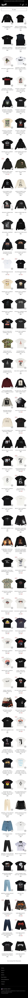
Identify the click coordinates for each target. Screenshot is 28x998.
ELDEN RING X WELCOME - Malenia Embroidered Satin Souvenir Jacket (20, 550)
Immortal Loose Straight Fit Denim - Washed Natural (7, 814)
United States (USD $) (6, 988)
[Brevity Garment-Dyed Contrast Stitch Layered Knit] (20, 18)
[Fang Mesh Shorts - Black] (20, 925)
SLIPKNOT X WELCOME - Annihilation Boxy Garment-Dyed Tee (20, 111)
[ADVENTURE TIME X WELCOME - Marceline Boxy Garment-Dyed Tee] (7, 742)
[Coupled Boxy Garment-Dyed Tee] (20, 244)
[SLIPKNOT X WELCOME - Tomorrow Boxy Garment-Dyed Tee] (7, 123)
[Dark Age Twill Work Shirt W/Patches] (20, 702)
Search (2, 970)
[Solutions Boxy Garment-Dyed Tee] (20, 480)
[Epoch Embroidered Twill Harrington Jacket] (7, 383)
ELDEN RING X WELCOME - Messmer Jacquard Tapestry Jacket (7, 550)
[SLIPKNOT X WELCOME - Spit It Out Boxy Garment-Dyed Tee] (20, 81)
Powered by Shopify (4, 993)
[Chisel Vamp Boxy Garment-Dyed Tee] (20, 662)
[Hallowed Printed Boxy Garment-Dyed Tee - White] (20, 784)
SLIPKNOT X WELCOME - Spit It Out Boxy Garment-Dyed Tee (20, 90)
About (2, 972)
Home (2, 968)
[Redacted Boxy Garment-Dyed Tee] (20, 583)
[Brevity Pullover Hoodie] (20, 224)
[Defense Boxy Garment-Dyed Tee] (7, 144)
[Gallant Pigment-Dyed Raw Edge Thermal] (7, 422)
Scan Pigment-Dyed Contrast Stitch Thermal (7, 192)
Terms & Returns (5, 979)
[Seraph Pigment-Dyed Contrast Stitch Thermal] (20, 183)
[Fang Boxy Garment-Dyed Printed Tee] (20, 303)
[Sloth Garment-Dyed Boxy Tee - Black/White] (20, 865)
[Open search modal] (20, 4)
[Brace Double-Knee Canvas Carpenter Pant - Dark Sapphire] (7, 925)
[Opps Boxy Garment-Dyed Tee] (7, 61)
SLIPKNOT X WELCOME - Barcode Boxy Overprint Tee (7, 90)
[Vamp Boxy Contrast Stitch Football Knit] (7, 40)
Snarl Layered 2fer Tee (20, 212)
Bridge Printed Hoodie (7, 450)
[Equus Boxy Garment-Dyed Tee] (20, 623)
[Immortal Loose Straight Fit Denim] (7, 885)
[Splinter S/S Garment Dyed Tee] (20, 826)
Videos (2, 984)
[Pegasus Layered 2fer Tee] (7, 204)
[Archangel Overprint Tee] (7, 224)
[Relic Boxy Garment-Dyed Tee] (20, 363)
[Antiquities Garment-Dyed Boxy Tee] (7, 865)
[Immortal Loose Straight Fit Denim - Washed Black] (7, 846)
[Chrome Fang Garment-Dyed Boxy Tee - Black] (7, 946)
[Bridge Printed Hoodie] (7, 442)
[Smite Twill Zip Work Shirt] (20, 164)
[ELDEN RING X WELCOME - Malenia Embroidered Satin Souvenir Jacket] (20, 541)
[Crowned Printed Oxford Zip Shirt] (7, 402)
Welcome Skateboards (12, 990)
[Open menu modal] (26, 4)
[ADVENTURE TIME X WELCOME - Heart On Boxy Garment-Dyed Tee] (20, 763)
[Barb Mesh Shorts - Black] (20, 946)
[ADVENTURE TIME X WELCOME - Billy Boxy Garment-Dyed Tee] (7, 763)
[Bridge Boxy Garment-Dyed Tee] (7, 461)
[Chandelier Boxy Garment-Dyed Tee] (20, 343)
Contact (3, 981)
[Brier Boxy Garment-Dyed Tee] (7, 722)
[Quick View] (12, 23)
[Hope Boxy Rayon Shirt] (20, 402)
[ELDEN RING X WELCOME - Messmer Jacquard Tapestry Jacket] (7, 541)
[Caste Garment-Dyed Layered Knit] (7, 18)
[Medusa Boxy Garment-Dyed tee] (7, 662)
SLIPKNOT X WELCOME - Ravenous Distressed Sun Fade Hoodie (7, 111)
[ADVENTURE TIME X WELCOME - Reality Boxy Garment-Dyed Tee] (7, 784)
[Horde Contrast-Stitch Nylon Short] (20, 805)
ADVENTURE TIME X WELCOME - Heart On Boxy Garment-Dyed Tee (20, 772)
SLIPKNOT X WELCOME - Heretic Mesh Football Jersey (20, 69)
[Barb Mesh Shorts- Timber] (20, 905)
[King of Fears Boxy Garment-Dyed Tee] (7, 323)
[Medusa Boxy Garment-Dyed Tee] (20, 643)
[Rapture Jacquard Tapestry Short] (7, 702)
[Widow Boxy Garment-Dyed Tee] (20, 562)
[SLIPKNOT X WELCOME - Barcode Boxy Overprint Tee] (7, 81)
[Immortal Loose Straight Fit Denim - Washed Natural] (7, 805)
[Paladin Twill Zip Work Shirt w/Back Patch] (20, 383)
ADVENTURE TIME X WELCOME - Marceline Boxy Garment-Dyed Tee (7, 751)
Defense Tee (21, 893)
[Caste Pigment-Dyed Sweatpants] (7, 905)
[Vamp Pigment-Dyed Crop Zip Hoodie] (20, 144)
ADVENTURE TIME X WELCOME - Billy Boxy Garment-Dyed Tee (7, 772)
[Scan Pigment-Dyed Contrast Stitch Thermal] (7, 183)
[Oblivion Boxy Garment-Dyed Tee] (7, 480)
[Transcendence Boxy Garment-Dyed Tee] (20, 461)
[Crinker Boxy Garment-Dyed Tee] (7, 303)
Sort (15, 9)
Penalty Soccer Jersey (20, 853)
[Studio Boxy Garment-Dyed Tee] (20, 323)
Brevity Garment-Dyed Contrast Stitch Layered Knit (20, 28)
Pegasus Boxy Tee (20, 729)
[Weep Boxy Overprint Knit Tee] (20, 422)
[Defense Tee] (20, 885)
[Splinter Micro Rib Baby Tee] (7, 264)
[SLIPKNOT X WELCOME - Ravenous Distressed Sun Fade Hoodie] (7, 102)
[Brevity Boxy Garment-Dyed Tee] (7, 500)
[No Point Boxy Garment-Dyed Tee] (20, 682)
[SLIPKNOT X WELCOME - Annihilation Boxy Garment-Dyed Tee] (20, 102)
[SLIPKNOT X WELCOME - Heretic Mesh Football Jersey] (20, 60)
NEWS (2, 975)
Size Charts (3, 977)
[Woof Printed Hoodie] (20, 442)
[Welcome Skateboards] (4, 4)
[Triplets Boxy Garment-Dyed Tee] (7, 623)
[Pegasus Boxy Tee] (20, 722)
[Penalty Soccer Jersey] (20, 846)
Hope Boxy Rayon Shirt (20, 410)
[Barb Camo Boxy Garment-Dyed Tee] (7, 343)
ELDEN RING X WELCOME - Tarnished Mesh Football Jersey (7, 571)
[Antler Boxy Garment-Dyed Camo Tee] (7, 583)
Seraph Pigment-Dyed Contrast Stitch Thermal (20, 192)
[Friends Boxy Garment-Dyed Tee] (7, 284)
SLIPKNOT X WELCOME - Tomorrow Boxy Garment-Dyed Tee (7, 132)
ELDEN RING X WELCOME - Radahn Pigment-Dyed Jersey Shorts (20, 529)
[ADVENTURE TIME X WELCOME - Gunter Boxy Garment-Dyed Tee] (20, 742)
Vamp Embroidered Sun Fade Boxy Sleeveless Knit (20, 49)
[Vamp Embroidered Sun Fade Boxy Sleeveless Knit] (20, 40)
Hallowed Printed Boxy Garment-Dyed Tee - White (20, 793)
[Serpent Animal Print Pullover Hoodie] (7, 164)
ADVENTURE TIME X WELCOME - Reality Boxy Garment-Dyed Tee (7, 793)
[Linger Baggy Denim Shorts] (7, 826)
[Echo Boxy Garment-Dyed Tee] (7, 520)
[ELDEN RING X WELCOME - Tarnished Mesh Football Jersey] (7, 562)
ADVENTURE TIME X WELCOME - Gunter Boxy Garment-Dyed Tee (21, 751)
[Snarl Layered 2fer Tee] (20, 204)
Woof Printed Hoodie (20, 450)
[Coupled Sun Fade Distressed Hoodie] (7, 244)
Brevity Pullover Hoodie (21, 232)
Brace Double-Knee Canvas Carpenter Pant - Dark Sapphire (7, 934)
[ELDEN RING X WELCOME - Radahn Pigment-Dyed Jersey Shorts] (20, 520)
